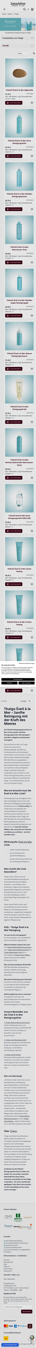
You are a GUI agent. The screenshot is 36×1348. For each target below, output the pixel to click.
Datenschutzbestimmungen (27, 663)
